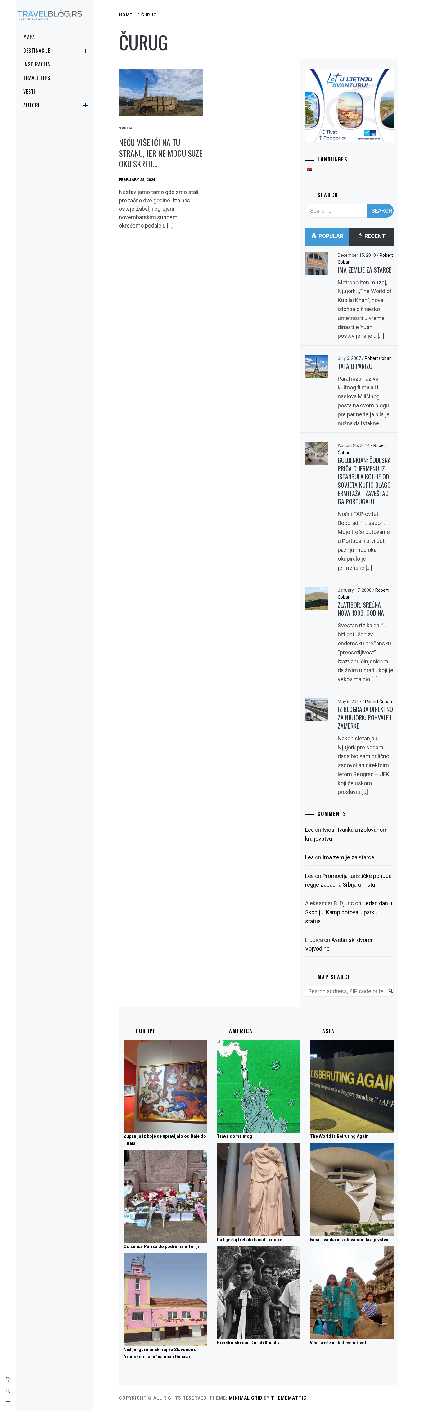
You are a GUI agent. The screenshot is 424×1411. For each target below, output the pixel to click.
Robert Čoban (378, 358)
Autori (31, 105)
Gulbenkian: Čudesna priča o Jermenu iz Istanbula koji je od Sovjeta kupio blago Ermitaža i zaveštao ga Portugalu (364, 480)
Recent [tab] (374, 236)
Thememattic (289, 1397)
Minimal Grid (246, 1397)
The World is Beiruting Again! (340, 1136)
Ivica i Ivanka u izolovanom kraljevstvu (349, 1239)
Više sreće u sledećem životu (339, 1342)
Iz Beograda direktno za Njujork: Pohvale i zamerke (365, 717)
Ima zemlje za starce (364, 269)
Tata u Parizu (355, 366)
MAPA (29, 37)
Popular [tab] (330, 236)
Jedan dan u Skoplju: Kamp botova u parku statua (348, 912)
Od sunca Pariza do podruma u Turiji (161, 1246)
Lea (309, 829)
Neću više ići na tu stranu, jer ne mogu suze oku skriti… (160, 153)
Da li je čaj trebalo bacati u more (249, 1239)
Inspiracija (36, 64)
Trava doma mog (234, 1136)
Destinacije (36, 50)
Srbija (126, 128)
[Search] (388, 995)
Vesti (29, 91)
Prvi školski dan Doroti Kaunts (248, 1342)
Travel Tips (36, 78)
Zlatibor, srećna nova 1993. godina (361, 609)
